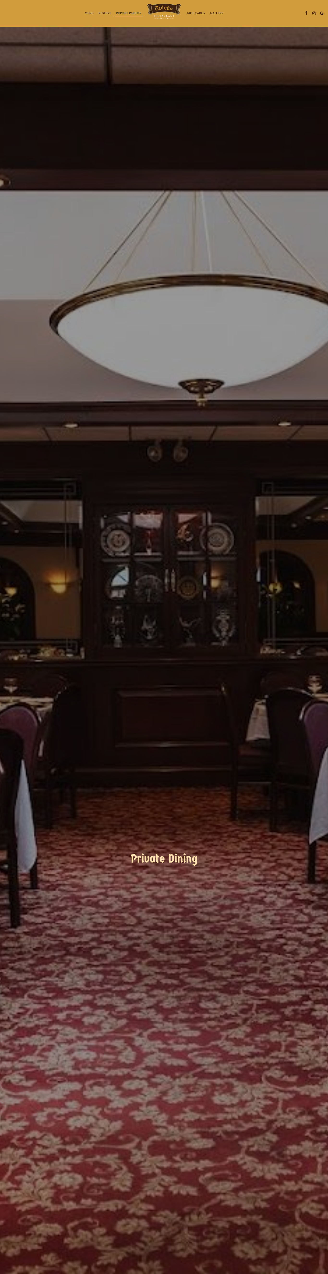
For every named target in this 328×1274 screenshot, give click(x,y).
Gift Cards (196, 13)
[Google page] (322, 13)
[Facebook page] (306, 13)
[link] (164, 13)
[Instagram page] (314, 13)
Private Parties (128, 13)
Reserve (104, 13)
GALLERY (216, 13)
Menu (89, 13)
